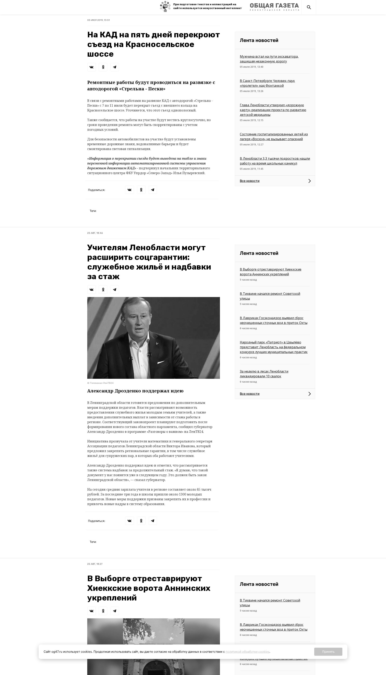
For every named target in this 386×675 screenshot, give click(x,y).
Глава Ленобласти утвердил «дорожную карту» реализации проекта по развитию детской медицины (273, 110)
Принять (328, 652)
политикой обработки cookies (247, 652)
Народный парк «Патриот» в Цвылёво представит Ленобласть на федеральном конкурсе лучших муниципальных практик (274, 347)
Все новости (250, 181)
